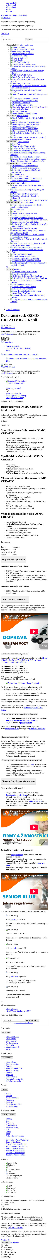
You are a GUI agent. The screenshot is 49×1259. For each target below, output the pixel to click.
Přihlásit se (5, 34)
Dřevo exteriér (11, 142)
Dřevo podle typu (12, 45)
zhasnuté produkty (13, 310)
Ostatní (4, 1089)
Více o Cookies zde (15, 1228)
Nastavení (5, 1242)
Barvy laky (10, 1045)
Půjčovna (9, 1075)
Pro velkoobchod (12, 1098)
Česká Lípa (21, 662)
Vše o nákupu (11, 7)
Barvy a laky (11, 183)
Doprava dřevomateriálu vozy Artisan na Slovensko (19, 714)
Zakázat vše (5, 1240)
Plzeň (26, 660)
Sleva (8, 350)
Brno (14, 660)
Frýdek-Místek (11, 1125)
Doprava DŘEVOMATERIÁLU (18, 348)
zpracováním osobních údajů (24, 1023)
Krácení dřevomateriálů (14, 1079)
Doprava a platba (12, 1064)
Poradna (9, 1066)
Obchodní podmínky (13, 1104)
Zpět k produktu (7, 342)
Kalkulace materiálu (13, 1081)
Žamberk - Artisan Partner (15, 1155)
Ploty (8, 252)
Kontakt (9, 11)
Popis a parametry (12, 346)
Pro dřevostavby (12, 163)
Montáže (9, 1073)
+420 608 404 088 (14, 15)
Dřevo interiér (11, 116)
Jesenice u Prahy (12, 1127)
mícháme (14, 976)
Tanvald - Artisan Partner (15, 1153)
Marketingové (9, 1250)
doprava (13, 920)
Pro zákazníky (7, 1058)
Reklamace (10, 1100)
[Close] (2, 1001)
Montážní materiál (13, 202)
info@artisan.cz (7, 334)
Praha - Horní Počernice (15, 1136)
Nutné (6, 1245)
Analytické (8, 1247)
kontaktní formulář (37, 729)
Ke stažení (10, 1102)
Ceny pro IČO (11, 3)
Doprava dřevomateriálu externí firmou (15, 737)
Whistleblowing (12, 1106)
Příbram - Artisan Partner (15, 1151)
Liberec (12, 662)
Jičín (7, 1129)
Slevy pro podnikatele (14, 1068)
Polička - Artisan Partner (15, 1148)
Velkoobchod (11, 5)
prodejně (30, 764)
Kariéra (8, 9)
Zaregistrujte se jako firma (16, 795)
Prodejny (10, 269)
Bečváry (33, 660)
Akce (8, 267)
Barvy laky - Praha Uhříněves (17, 1140)
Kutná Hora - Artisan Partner (16, 1146)
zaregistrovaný (17, 855)
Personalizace (9, 1254)
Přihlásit (32, 1020)
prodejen (14, 948)
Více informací (36, 1219)
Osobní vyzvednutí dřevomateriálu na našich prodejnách (21, 760)
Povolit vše (14, 1242)
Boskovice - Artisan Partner (16, 1144)
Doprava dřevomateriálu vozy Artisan (14, 654)
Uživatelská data (10, 1252)
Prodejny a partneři (8, 1115)
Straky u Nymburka (13, 1142)
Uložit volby (6, 1257)
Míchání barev (11, 1077)
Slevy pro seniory (12, 1070)
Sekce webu (6, 1032)
